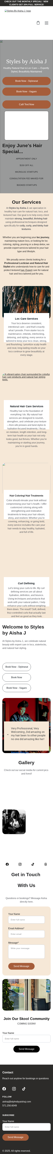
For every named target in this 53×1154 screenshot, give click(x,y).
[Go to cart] (38, 23)
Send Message (21, 966)
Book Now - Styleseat (26, 81)
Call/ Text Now (26, 104)
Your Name (14, 914)
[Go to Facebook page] (9, 864)
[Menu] (46, 23)
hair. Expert (26, 270)
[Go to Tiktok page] (34, 864)
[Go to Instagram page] (21, 864)
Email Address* (16, 928)
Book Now (16, 677)
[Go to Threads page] (45, 864)
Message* (13, 943)
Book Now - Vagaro (26, 91)
